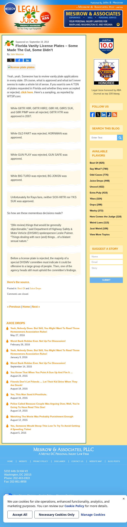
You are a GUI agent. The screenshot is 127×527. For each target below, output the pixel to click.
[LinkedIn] (103, 114)
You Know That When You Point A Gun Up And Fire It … (41, 372)
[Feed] (114, 114)
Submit (106, 280)
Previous (14, 306)
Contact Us (77, 461)
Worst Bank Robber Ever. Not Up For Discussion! (38, 341)
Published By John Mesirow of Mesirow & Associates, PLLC (93, 14)
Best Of (21, 288)
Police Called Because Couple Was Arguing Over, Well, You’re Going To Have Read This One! (45, 405)
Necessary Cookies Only (56, 515)
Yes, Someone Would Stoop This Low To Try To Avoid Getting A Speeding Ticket (45, 427)
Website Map (95, 461)
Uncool (97, 186)
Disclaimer (59, 461)
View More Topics (100, 234)
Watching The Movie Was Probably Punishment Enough (41, 416)
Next (36, 306)
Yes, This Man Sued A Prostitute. (28, 394)
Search (120, 138)
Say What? (99, 168)
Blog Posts (114, 461)
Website (23, 461)
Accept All (20, 515)
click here (27, 92)
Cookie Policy (74, 506)
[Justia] (109, 114)
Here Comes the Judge (106, 216)
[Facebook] (92, 114)
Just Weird (99, 228)
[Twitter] (98, 114)
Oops (96, 204)
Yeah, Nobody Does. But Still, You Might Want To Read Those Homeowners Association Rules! (45, 330)
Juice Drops (35, 288)
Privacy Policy (40, 461)
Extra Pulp (99, 192)
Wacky (96, 210)
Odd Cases (99, 174)
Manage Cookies (93, 515)
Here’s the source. (18, 282)
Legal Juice (27, 16)
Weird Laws (99, 222)
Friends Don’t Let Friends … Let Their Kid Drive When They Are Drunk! (43, 383)
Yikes (96, 198)
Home (26, 306)
